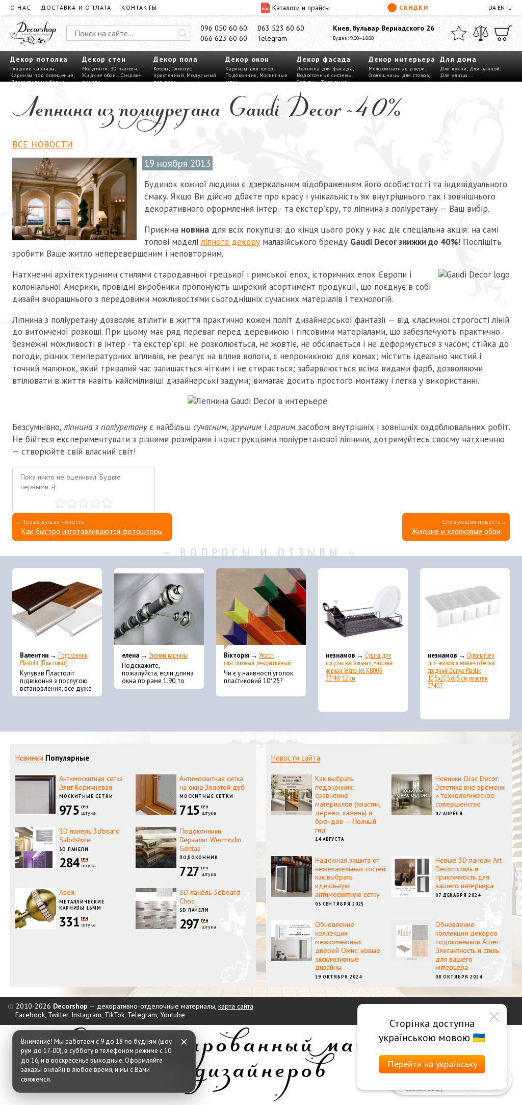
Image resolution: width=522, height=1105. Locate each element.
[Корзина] (503, 33)
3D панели (124, 68)
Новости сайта (295, 758)
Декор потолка (39, 59)
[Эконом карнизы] (159, 609)
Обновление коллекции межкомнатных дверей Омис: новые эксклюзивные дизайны (347, 946)
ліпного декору (230, 241)
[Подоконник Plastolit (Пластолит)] (57, 609)
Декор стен (104, 59)
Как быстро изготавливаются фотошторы (92, 531)
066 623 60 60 (223, 38)
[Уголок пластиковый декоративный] (261, 609)
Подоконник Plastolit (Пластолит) (53, 659)
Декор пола (175, 59)
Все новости (42, 144)
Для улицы (454, 75)
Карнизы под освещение (41, 75)
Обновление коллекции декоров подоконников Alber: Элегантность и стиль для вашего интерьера (467, 946)
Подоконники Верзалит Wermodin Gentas (210, 839)
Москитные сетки (86, 796)
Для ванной (484, 68)
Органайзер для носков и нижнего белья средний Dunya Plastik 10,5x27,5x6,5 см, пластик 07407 (461, 670)
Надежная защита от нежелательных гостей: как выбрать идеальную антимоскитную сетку (350, 877)
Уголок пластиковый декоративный (257, 659)
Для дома (458, 59)
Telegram (272, 38)
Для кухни (453, 68)
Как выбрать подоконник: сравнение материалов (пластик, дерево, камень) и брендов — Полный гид (347, 804)
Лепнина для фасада (325, 68)
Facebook (30, 1014)
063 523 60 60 (280, 28)
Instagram (86, 1014)
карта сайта (235, 1006)
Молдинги (95, 68)
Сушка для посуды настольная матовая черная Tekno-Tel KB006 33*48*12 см (359, 667)
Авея (66, 892)
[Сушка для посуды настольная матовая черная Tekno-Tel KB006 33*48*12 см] (363, 609)
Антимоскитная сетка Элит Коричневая (91, 783)
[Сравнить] (480, 33)
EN (501, 7)
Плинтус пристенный (172, 72)
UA (492, 7)
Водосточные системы (324, 75)
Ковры (161, 68)
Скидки (413, 7)
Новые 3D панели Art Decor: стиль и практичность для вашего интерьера (468, 873)
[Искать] (182, 33)
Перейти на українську (432, 1064)
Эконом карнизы (168, 655)
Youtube (172, 1014)
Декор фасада (324, 59)
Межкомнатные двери (397, 68)
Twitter (58, 1014)
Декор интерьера (402, 59)
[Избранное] (459, 33)
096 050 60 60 (223, 28)
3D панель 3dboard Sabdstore (89, 835)
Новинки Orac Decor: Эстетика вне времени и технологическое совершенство (470, 791)
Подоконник (241, 75)
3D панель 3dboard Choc (209, 897)
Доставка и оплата (76, 7)
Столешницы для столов (399, 75)
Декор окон (247, 59)
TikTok (114, 1014)
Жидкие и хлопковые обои (456, 531)
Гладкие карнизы (32, 68)
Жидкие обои (99, 75)
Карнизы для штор (249, 68)
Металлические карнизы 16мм (82, 905)
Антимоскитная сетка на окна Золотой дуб (212, 783)
